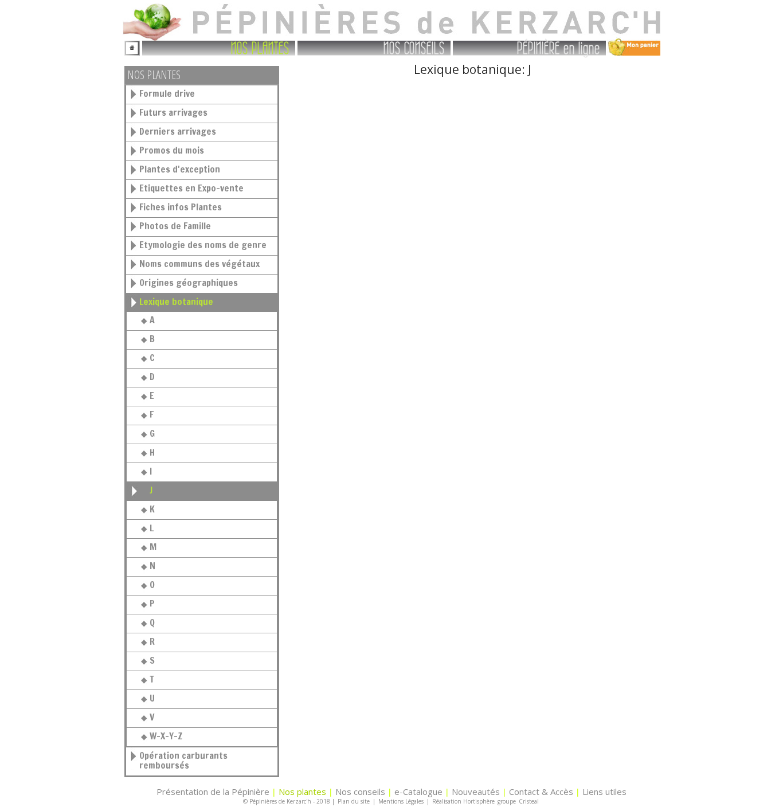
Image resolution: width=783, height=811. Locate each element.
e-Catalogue (418, 791)
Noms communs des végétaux (199, 263)
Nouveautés (476, 791)
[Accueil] (132, 46)
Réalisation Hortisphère (463, 801)
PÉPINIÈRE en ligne (558, 47)
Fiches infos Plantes (180, 207)
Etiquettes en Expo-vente (191, 188)
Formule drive (167, 93)
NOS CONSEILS (414, 47)
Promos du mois (171, 150)
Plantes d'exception (179, 169)
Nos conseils (360, 791)
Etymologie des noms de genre (203, 244)
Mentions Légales (401, 801)
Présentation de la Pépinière (212, 791)
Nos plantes (302, 791)
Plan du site (354, 801)
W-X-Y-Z (166, 736)
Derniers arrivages (177, 131)
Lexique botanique (176, 301)
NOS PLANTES (260, 47)
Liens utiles (604, 791)
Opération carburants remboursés (183, 760)
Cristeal (529, 801)
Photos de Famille (175, 226)
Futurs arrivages (173, 112)
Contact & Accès (541, 791)
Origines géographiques (188, 282)
